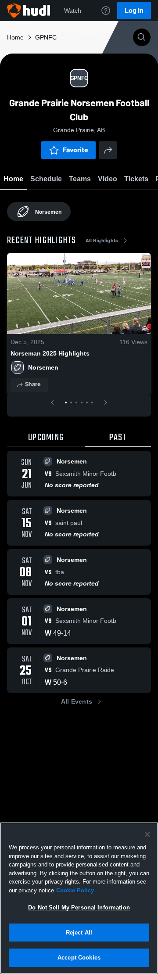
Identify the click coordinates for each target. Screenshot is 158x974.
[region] (79, 898)
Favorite (75, 150)
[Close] (147, 834)
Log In (134, 10)
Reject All (79, 932)
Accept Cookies (79, 957)
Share (32, 384)
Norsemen (43, 367)
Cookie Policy (75, 890)
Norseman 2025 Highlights (50, 353)
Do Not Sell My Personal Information (79, 907)
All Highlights (102, 240)
